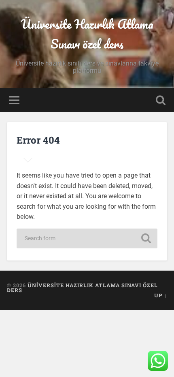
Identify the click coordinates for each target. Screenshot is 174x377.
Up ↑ (160, 295)
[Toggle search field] (161, 100)
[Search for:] (87, 238)
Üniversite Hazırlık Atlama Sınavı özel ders (87, 34)
